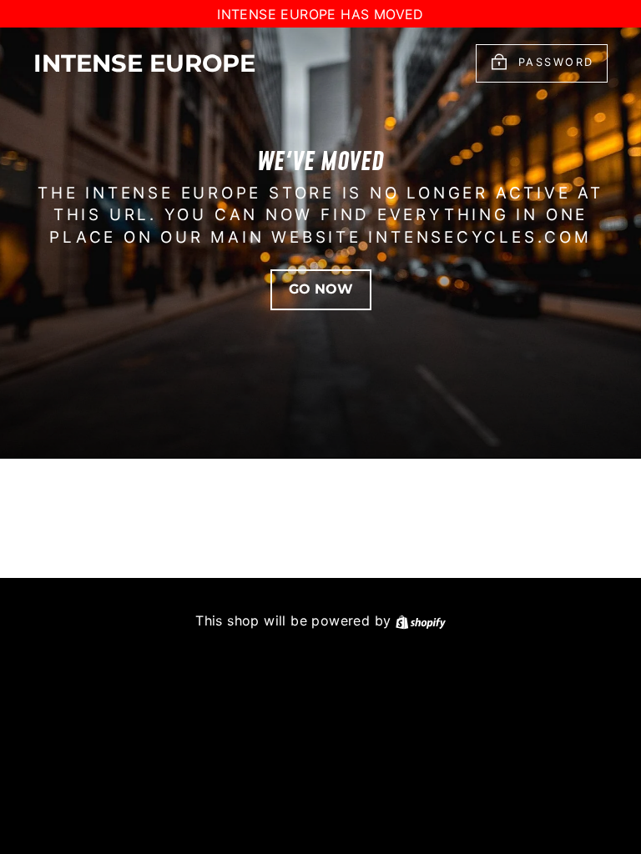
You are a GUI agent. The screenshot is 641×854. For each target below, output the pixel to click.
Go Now (321, 289)
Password (556, 63)
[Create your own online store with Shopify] (421, 620)
